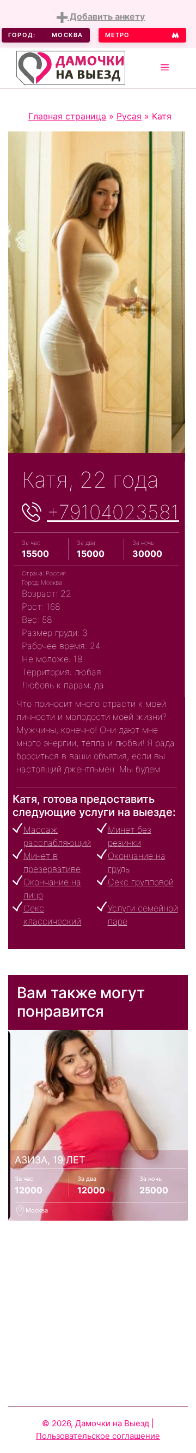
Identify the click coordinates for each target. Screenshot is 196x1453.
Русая (129, 116)
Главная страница (67, 116)
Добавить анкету (106, 16)
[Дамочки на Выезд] (70, 66)
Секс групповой (141, 881)
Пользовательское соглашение (98, 1436)
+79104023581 (113, 512)
